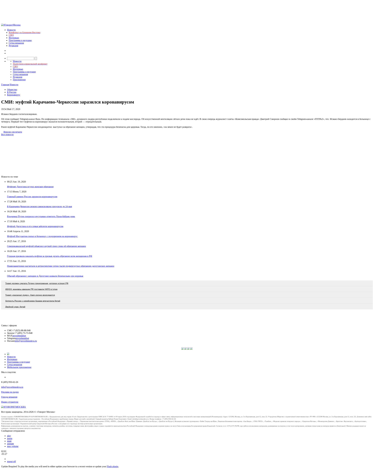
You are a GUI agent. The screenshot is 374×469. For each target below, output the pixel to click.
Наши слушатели (9, 402)
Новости (11, 30)
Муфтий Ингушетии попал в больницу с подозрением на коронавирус (42, 236)
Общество (12, 89)
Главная (5, 84)
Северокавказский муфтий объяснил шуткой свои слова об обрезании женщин (46, 246)
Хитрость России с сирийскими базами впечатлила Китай (32, 301)
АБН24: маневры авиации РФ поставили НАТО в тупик (31, 289)
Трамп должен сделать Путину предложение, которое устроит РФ (36, 283)
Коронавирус (13, 95)
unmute (10, 443)
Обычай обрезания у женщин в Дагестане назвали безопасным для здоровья (45, 276)
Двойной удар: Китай (15, 307)
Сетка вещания (16, 43)
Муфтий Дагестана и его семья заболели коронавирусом (35, 226)
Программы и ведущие (20, 40)
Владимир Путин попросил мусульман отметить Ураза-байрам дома (41, 216)
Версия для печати (13, 132)
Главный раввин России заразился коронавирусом (32, 196)
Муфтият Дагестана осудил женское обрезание (30, 186)
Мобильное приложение (19, 367)
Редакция (13, 45)
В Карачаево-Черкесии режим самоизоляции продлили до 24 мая (39, 206)
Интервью (14, 37)
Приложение (19, 79)
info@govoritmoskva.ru (26, 341)
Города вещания (9, 397)
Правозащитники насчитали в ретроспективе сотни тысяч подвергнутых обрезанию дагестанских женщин (60, 266)
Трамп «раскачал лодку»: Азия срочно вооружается (30, 295)
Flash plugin (112, 466)
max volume (12, 446)
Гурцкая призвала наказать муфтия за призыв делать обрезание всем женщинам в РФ (49, 256)
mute (9, 441)
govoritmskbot (19, 335)
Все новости (7, 134)
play (9, 436)
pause (9, 438)
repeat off (11, 461)
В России (11, 92)
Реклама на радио (10, 392)
